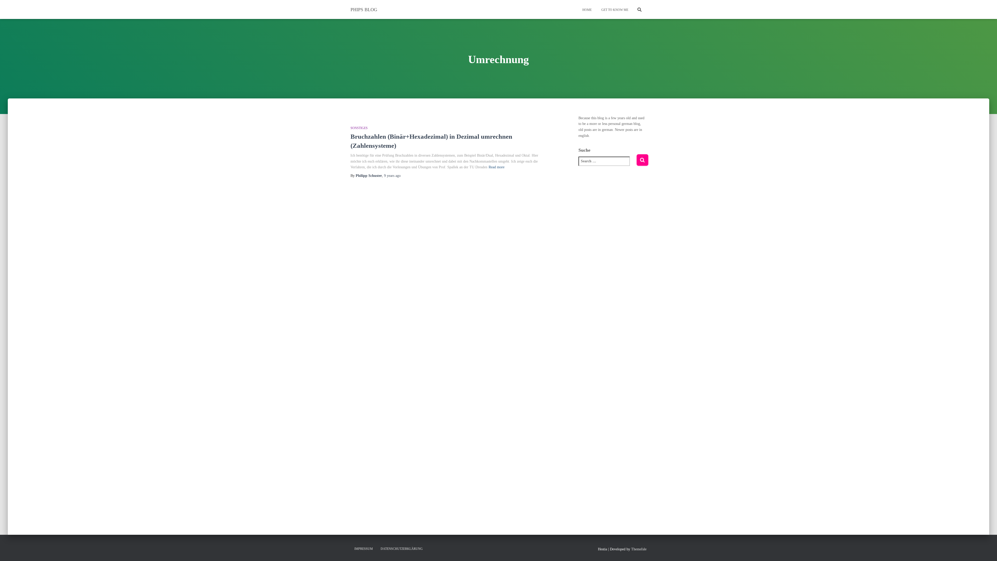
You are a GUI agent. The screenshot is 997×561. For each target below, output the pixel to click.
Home (587, 10)
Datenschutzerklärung (402, 549)
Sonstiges (359, 128)
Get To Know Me (614, 10)
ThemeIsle (638, 549)
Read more (496, 167)
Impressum (363, 549)
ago (392, 176)
